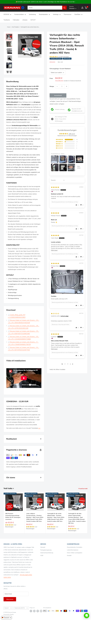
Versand (42, 547)
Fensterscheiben (19, 14)
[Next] (87, 512)
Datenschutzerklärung (46, 553)
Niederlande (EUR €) (19, 608)
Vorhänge (56, 14)
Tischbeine (7, 20)
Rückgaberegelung (45, 550)
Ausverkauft (58, 95)
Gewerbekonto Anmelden (74, 547)
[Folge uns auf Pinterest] (37, 611)
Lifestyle (24, 20)
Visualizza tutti (83, 488)
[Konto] (82, 8)
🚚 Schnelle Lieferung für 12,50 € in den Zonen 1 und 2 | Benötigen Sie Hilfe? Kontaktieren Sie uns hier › (45, 2)
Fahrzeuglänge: (60, 69)
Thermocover (67, 14)
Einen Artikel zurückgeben (74, 553)
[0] (86, 8)
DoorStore (77, 14)
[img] (55, 187)
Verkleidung (32, 14)
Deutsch (7, 608)
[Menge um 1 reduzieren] (57, 86)
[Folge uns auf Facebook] (31, 611)
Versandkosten (59, 81)
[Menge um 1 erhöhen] (66, 86)
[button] (54, 57)
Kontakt (69, 555)
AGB (41, 555)
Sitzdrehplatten (43, 14)
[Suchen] (64, 8)
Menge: (52, 86)
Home (8, 27)
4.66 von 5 (72, 134)
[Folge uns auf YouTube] (41, 611)
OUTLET (33, 20)
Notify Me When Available (57, 369)
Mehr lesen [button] (54, 250)
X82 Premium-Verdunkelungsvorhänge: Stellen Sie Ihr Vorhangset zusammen (12, 516)
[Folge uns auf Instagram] (34, 611)
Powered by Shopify (9, 614)
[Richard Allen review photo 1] (67, 282)
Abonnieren (9, 599)
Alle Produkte (15, 27)
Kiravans (52, 62)
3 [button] (67, 364)
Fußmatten (16, 20)
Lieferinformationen (72, 550)
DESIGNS (6, 14)
